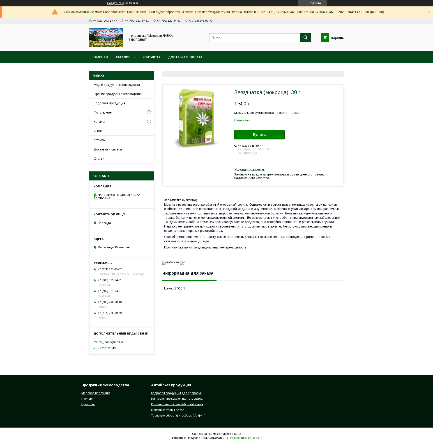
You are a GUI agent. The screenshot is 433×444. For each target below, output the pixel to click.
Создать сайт (115, 3)
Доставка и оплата (185, 57)
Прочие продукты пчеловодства (118, 94)
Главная (100, 57)
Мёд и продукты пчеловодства (117, 85)
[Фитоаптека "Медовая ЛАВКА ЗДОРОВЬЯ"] (106, 45)
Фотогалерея (103, 112)
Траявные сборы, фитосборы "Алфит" (178, 415)
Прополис (88, 404)
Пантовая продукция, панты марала (177, 398)
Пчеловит (88, 398)
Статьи (99, 158)
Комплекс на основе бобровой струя (177, 404)
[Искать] (305, 37)
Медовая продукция (95, 393)
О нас (98, 131)
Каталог (123, 57)
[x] (182, 261)
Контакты (151, 57)
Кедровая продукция (109, 103)
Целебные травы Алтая (167, 410)
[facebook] (170, 261)
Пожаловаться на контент (245, 437)
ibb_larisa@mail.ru (110, 342)
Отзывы (100, 140)
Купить (259, 135)
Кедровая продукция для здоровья (176, 393)
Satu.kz (236, 433)
